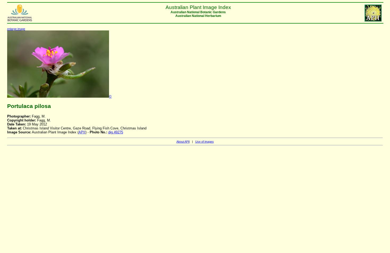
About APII (183, 141)
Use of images (204, 141)
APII (82, 132)
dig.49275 (115, 132)
